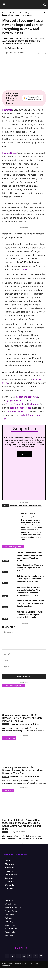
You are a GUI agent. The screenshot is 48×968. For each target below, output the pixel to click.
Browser (13, 505)
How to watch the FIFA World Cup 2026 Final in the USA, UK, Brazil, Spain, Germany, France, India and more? (21, 824)
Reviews (5, 560)
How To (5, 832)
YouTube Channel (14, 411)
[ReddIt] (32, 59)
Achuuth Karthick (16, 48)
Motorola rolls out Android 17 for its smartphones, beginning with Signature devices (30, 603)
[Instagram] (12, 956)
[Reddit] (24, 956)
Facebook (19, 404)
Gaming (5, 571)
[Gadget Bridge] (24, 4)
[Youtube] (41, 956)
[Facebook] (5, 59)
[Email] (37, 59)
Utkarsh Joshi (14, 724)
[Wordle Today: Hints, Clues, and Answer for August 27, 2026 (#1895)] (8, 568)
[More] (43, 59)
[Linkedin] (27, 59)
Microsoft (7, 110)
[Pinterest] (16, 59)
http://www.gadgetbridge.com (31, 517)
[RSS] (29, 956)
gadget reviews (14, 400)
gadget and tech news (27, 397)
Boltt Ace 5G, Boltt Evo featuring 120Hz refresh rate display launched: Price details (30, 614)
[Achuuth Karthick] (3, 48)
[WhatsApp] (21, 59)
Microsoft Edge (9, 153)
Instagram (33, 404)
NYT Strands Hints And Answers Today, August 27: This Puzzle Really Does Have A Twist (30, 579)
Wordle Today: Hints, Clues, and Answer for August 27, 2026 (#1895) (30, 567)
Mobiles (5, 607)
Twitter (8, 404)
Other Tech (13, 13)
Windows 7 (24, 269)
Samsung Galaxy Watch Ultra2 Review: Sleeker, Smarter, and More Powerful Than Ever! (29, 555)
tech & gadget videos (20, 408)
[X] (11, 59)
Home (4, 13)
